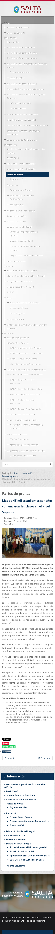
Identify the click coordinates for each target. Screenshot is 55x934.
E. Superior (7, 752)
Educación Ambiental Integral (21, 211)
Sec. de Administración (18, 338)
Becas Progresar (17, 314)
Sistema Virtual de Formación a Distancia (26, 276)
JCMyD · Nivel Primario (18, 343)
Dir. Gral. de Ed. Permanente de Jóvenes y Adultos (27, 66)
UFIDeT (10, 292)
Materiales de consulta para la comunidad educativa (27, 327)
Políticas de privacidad (17, 28)
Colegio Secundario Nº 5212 (20, 282)
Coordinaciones (17, 78)
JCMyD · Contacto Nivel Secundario (25, 409)
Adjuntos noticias (18, 179)
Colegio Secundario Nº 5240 (20, 287)
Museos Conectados (16, 222)
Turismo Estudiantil (16, 262)
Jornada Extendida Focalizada (21, 164)
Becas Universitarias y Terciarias (25, 303)
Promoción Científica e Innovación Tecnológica (23, 133)
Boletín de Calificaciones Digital (22, 271)
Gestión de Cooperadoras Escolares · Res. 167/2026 (26, 151)
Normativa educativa (17, 435)
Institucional (10, 38)
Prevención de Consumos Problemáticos (22, 198)
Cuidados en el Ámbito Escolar (21, 169)
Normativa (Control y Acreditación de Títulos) (26, 427)
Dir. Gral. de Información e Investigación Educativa (26, 97)
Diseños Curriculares (19, 439)
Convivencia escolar (16, 216)
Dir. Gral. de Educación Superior (22, 58)
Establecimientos (18, 109)
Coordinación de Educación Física (22, 115)
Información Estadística (21, 103)
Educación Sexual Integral (19, 227)
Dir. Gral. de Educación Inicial (21, 48)
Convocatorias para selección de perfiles (26, 451)
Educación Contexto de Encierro (22, 140)
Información (10, 145)
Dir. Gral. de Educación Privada (22, 84)
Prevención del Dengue (21, 190)
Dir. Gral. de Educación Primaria (22, 53)
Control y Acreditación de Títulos (22, 420)
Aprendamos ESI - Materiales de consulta (25, 248)
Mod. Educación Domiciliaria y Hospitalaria (27, 125)
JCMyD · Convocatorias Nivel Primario (26, 353)
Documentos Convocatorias (23, 456)
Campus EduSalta (15, 320)
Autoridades (13, 42)
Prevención (12, 185)
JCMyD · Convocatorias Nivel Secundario (22, 382)
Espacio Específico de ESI (21, 241)
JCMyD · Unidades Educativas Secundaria (23, 402)
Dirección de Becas (19, 308)
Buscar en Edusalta (16, 33)
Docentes (9, 333)
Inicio (7, 23)
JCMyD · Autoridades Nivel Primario (25, 348)
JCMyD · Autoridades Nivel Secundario (26, 375)
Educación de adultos (20, 72)
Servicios (8, 266)
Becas (9, 298)
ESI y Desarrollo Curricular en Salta (26, 256)
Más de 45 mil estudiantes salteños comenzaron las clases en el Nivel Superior (27, 506)
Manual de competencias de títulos (25, 364)
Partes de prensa (15, 175)
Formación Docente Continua (21, 415)
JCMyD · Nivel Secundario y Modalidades (26, 370)
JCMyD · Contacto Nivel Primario (24, 359)
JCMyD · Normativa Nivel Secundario (26, 389)
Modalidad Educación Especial (21, 120)
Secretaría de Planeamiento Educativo (25, 89)
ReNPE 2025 (12, 158)
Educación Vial (17, 205)
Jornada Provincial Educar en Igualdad (24, 234)
